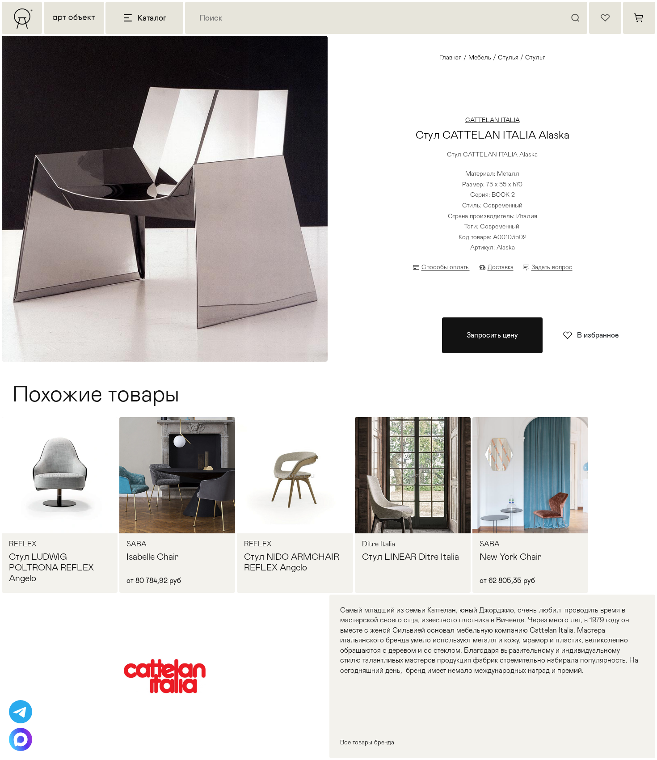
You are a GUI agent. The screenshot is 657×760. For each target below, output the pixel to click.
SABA (136, 544)
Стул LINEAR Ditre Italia (410, 556)
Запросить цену (492, 335)
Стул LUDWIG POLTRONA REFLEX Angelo (51, 567)
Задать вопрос (552, 267)
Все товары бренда (367, 742)
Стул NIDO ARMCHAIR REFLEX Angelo (291, 562)
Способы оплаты (445, 267)
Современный (499, 226)
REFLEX (22, 544)
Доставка (501, 267)
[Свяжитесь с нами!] (20, 711)
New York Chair (510, 556)
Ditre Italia (378, 544)
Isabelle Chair (152, 556)
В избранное (598, 335)
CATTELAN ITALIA (492, 120)
